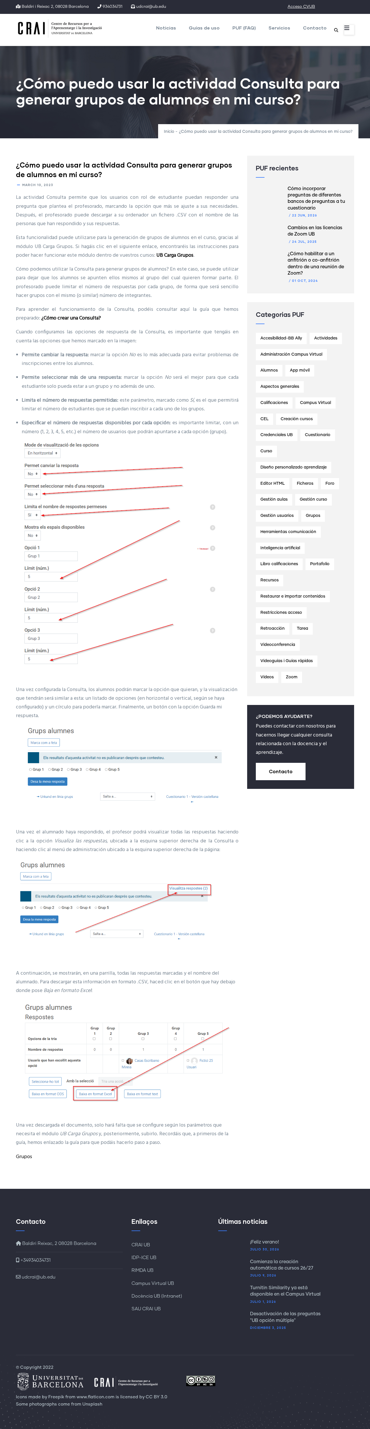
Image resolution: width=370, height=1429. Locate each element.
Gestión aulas (274, 499)
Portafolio (320, 564)
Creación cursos (297, 419)
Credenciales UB (276, 435)
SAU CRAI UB (146, 1309)
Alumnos (269, 370)
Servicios (279, 27)
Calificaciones (274, 403)
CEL (264, 419)
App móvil (300, 370)
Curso (266, 451)
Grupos (24, 1157)
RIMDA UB (142, 1270)
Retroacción (272, 629)
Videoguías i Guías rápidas (286, 661)
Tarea (302, 629)
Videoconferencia (277, 645)
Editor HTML (272, 484)
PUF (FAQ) (244, 27)
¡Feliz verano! (264, 1242)
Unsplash (92, 1404)
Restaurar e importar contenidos (292, 596)
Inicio (169, 132)
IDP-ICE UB (144, 1257)
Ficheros (305, 484)
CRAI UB (141, 1245)
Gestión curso (313, 499)
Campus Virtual (315, 403)
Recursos (269, 580)
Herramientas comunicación (288, 532)
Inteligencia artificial (280, 548)
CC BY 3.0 (156, 1397)
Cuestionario (317, 435)
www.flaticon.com (95, 1397)
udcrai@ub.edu (38, 1277)
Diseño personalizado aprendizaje (293, 467)
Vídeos (267, 677)
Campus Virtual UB (153, 1283)
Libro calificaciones (279, 564)
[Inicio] (62, 28)
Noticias (166, 27)
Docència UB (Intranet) (157, 1296)
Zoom (291, 677)
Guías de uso (204, 27)
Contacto (315, 27)
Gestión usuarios (277, 516)
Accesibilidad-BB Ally (281, 338)
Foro (329, 484)
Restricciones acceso (281, 613)
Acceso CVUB (301, 7)
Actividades (325, 338)
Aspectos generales (279, 387)
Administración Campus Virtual (291, 354)
